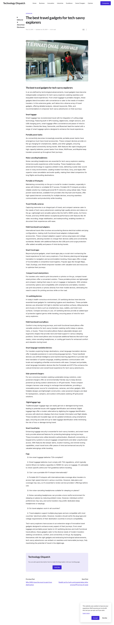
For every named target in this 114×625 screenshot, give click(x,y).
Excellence (69, 3)
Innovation (50, 3)
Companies (105, 3)
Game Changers (80, 3)
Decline (104, 618)
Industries (60, 3)
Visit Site (57, 567)
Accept (95, 618)
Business (42, 3)
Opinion (90, 3)
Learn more (86, 613)
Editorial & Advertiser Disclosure (20, 23)
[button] (86, 29)
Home (34, 3)
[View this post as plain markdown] (83, 29)
